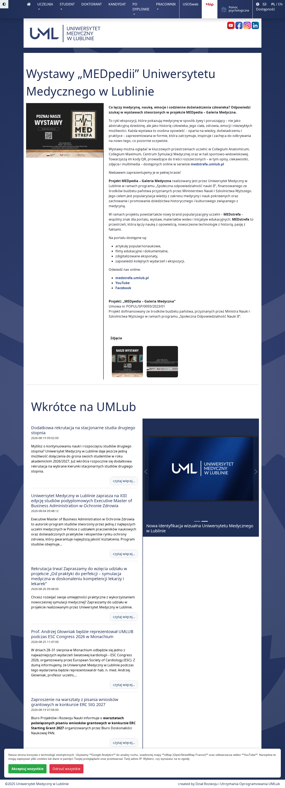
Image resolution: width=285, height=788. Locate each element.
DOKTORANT (93, 4)
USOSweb (192, 4)
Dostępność (265, 9)
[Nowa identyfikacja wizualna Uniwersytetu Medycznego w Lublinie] (205, 521)
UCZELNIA (45, 4)
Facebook (123, 288)
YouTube (122, 283)
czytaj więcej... (124, 481)
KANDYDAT (118, 4)
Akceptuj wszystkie (27, 768)
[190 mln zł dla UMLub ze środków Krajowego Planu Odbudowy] (197, 521)
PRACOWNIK (166, 4)
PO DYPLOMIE (140, 6)
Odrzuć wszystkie (66, 768)
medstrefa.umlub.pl (207, 164)
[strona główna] (29, 9)
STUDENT (67, 4)
